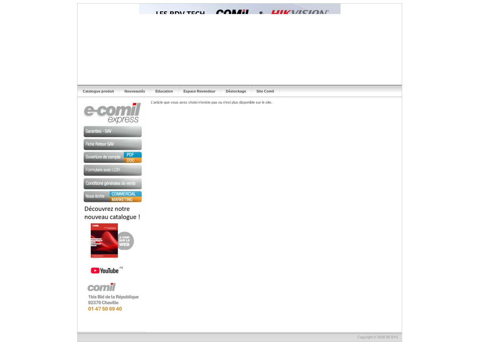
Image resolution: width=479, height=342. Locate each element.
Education (164, 91)
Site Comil (265, 91)
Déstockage (236, 91)
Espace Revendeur (199, 91)
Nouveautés (134, 91)
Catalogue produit (98, 91)
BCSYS (392, 337)
